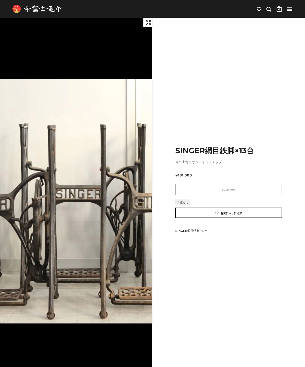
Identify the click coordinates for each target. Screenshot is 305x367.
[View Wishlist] (259, 10)
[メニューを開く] (289, 9)
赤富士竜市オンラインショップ (198, 162)
